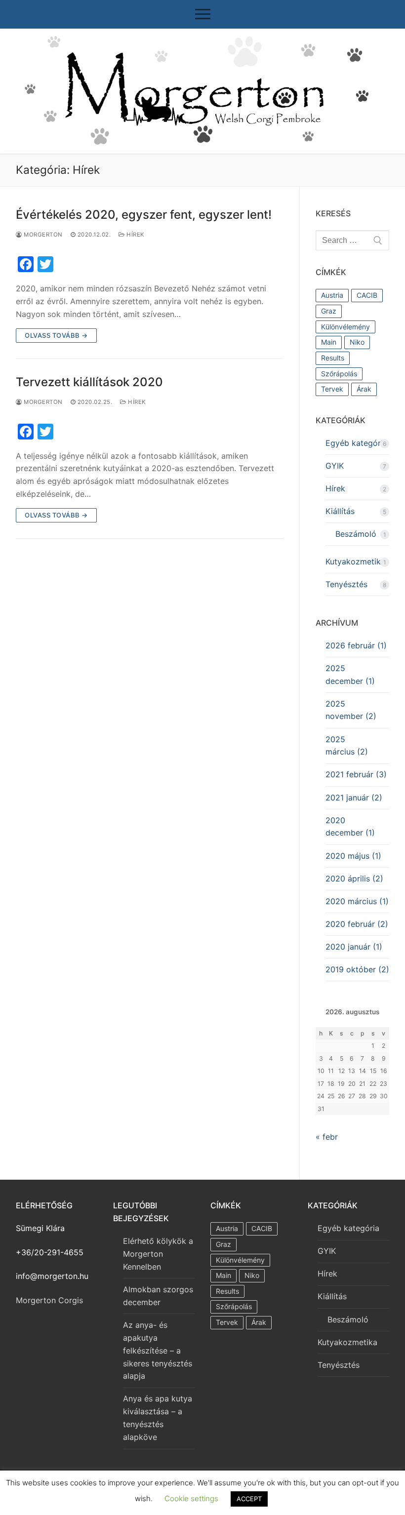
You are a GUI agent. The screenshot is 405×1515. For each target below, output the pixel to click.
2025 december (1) (350, 674)
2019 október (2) (357, 969)
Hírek (135, 234)
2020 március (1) (357, 901)
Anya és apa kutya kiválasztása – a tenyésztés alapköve (157, 1418)
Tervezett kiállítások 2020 (89, 382)
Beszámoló (355, 534)
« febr (327, 1137)
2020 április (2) (354, 878)
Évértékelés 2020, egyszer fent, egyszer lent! (144, 214)
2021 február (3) (356, 774)
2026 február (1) (356, 645)
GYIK (334, 466)
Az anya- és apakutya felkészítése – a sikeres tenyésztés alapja (157, 1350)
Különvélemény (345, 326)
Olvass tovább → (56, 335)
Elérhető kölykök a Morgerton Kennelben (158, 1254)
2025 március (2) (346, 745)
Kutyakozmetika (355, 561)
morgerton (42, 234)
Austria (332, 295)
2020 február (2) (356, 924)
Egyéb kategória (356, 443)
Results (332, 358)
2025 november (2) (350, 710)
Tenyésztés (346, 584)
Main (328, 342)
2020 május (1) (353, 856)
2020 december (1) (350, 826)
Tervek (332, 389)
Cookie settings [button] (191, 1498)
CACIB (367, 295)
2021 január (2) (353, 797)
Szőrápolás (339, 373)
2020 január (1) (353, 947)
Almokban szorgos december (158, 1295)
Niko (357, 342)
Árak (364, 389)
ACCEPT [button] (249, 1499)
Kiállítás (340, 511)
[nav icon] (203, 14)
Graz (328, 311)
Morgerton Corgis (49, 1300)
